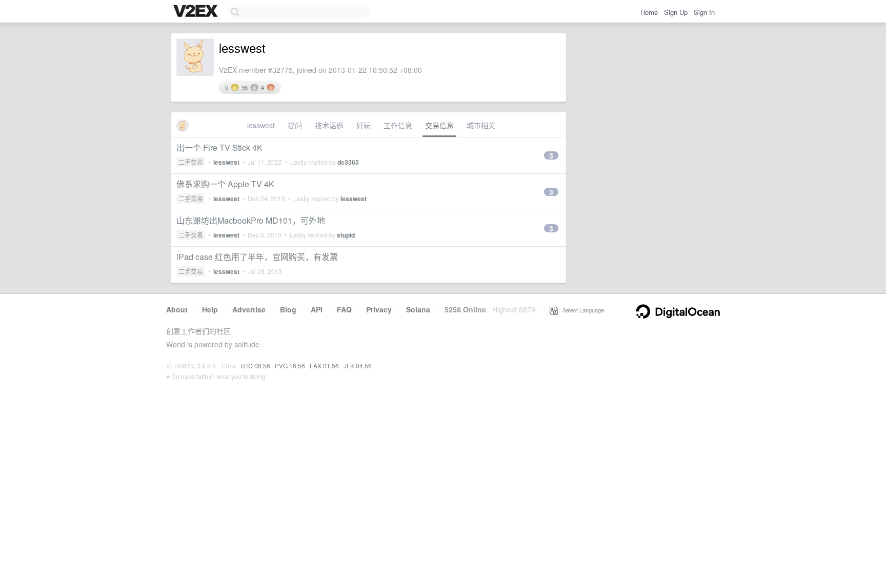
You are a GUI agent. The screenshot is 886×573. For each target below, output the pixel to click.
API (317, 309)
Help (210, 309)
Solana (418, 309)
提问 (295, 125)
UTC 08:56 (255, 365)
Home (649, 12)
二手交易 (190, 161)
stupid (346, 235)
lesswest (261, 125)
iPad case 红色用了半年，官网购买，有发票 (257, 257)
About (177, 309)
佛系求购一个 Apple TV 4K (225, 184)
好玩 (363, 125)
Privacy (379, 309)
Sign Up (676, 12)
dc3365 (348, 162)
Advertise (249, 309)
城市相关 (481, 125)
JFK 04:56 (358, 365)
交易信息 (439, 125)
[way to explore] (197, 12)
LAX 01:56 (324, 365)
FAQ (344, 309)
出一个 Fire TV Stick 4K (219, 147)
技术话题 (329, 125)
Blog (288, 309)
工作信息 (398, 125)
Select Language (581, 310)
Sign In (704, 12)
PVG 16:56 (290, 365)
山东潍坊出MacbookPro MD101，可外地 (250, 220)
